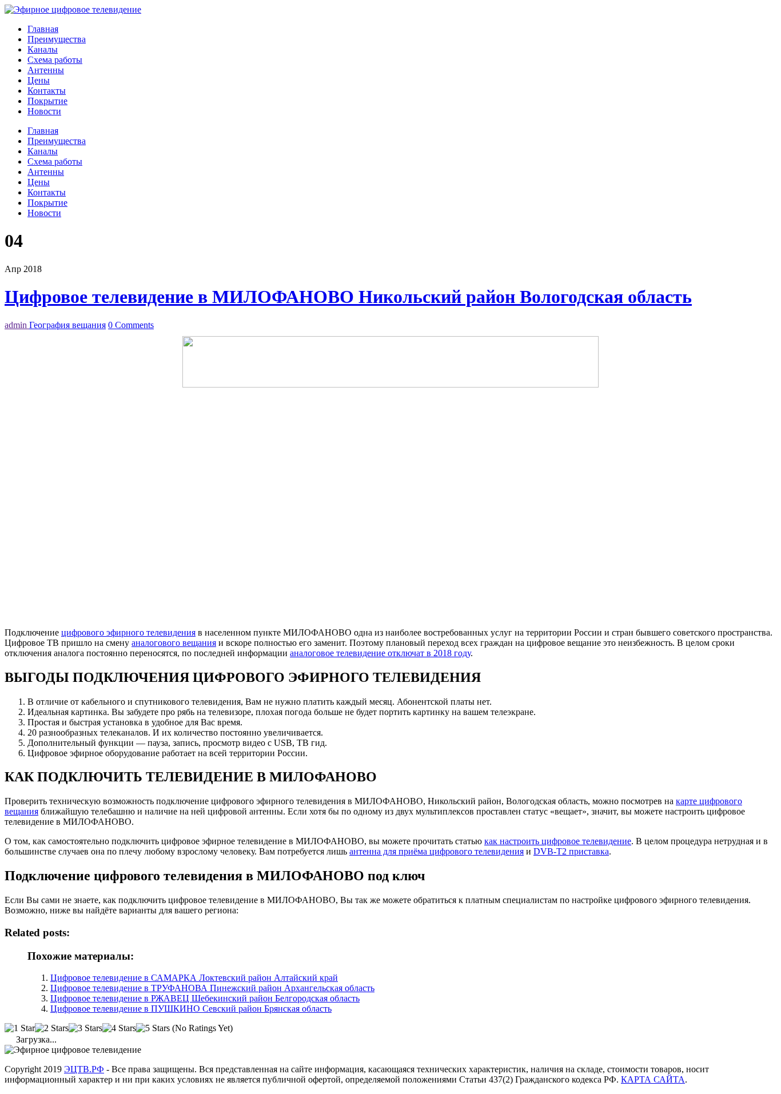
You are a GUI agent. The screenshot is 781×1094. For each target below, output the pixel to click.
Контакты (46, 90)
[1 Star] (20, 1028)
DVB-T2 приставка (571, 851)
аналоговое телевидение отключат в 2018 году (380, 653)
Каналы (42, 49)
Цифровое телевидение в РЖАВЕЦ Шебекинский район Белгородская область (205, 998)
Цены (38, 80)
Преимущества (56, 39)
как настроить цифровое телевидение (557, 841)
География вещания (67, 325)
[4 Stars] (119, 1028)
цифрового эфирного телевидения (128, 632)
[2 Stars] (52, 1028)
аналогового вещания (174, 643)
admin (17, 325)
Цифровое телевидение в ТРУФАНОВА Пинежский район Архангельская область (212, 988)
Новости (44, 111)
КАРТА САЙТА (653, 1079)
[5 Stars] (153, 1028)
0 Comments (131, 325)
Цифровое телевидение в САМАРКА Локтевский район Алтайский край (194, 978)
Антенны (45, 70)
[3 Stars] (85, 1028)
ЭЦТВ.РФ (84, 1069)
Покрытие (47, 101)
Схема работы (54, 60)
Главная (42, 29)
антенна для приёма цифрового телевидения (436, 851)
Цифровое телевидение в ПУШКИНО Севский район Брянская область (191, 1008)
